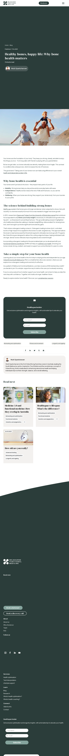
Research (6, 693)
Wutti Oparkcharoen (19, 68)
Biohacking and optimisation (12, 343)
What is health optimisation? (12, 696)
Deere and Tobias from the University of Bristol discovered (36, 215)
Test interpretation (9, 680)
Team (5, 628)
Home (6, 45)
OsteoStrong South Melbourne (13, 260)
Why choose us (8, 625)
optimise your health (44, 244)
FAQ (4, 631)
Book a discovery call (15, 613)
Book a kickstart (12, 608)
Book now (44, 3)
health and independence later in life (15, 173)
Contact (6, 710)
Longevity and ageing (58, 343)
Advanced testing (11, 452)
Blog (11, 45)
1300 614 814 (7, 707)
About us (6, 622)
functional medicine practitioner (13, 244)
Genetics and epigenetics (13, 422)
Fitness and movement (36, 343)
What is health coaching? (11, 699)
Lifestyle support (9, 683)
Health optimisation (9, 677)
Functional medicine (12, 419)
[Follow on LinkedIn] (15, 653)
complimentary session (45, 278)
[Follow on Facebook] (10, 653)
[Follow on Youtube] (19, 653)
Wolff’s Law (7, 209)
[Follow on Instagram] (7, 30)
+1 (24, 422)
